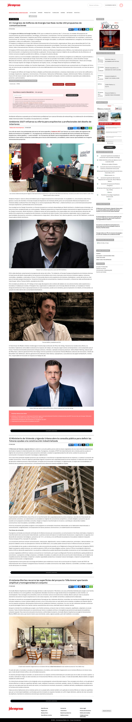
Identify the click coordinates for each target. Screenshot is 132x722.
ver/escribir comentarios (51, 430)
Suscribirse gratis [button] (110, 5)
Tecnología (55, 12)
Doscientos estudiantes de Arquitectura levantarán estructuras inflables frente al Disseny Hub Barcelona (108, 226)
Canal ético (64, 710)
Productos (47, 12)
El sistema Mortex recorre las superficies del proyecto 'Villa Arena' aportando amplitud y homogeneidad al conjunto (108, 218)
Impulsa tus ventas (101, 268)
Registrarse (44, 710)
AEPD (45, 107)
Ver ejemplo (38, 92)
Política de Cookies (85, 713)
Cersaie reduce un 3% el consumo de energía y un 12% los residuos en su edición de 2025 (109, 233)
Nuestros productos (66, 713)
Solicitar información (58, 84)
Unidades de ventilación (113, 69)
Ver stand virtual (70, 84)
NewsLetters (44, 713)
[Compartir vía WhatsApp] (91, 29)
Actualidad (33, 12)
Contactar (63, 708)
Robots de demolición (112, 78)
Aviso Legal (25, 102)
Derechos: (25, 106)
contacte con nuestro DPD (76, 106)
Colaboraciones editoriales (84, 716)
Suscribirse (110, 147)
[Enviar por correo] (76, 29)
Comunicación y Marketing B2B (104, 270)
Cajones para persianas (112, 95)
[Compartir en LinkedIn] (87, 29)
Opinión (40, 12)
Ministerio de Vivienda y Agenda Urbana (22, 449)
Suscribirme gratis (72, 95)
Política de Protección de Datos (36, 102)
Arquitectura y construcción (18, 12)
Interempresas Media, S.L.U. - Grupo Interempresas (68, 720)
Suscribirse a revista (46, 715)
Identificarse (44, 708)
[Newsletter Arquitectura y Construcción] (109, 123)
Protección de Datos (85, 710)
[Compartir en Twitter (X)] (83, 29)
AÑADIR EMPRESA (107, 711)
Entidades (69, 12)
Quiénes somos (64, 715)
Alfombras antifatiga (112, 61)
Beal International (56, 666)
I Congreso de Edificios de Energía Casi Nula (23, 33)
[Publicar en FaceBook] (79, 29)
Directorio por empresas (103, 259)
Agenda (63, 12)
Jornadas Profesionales (102, 267)
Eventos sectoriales (101, 272)
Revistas (76, 12)
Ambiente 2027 (56, 131)
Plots (107, 86)
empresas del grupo (81, 105)
